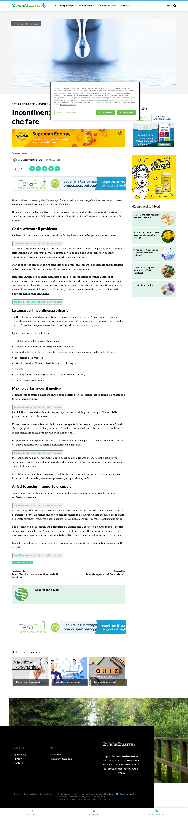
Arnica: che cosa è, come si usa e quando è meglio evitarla (146, 235)
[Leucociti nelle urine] (168, 289)
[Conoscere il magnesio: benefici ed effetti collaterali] (168, 271)
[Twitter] (38, 168)
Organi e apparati (48, 104)
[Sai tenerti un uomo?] (107, 671)
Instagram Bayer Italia (61, 759)
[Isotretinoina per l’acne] (69, 671)
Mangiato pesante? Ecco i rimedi (105, 574)
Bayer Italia (56, 754)
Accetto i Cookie (126, 112)
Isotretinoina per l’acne (67, 682)
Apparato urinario (22, 562)
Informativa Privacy (20, 756)
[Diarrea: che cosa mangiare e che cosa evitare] (168, 218)
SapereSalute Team (31, 160)
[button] (171, 5)
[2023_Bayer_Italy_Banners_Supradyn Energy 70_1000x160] (68, 138)
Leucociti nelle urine (143, 285)
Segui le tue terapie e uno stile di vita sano (37, 243)
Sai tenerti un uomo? (104, 682)
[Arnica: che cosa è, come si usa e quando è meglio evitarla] (168, 236)
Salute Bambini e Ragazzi (27, 676)
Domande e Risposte (102, 676)
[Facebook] (32, 168)
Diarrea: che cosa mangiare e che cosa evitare (146, 216)
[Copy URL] (57, 168)
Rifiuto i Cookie (105, 112)
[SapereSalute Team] (15, 160)
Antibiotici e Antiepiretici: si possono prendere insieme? (146, 252)
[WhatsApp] (44, 168)
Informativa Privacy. (68, 105)
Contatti (18, 763)
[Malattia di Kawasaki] (30, 671)
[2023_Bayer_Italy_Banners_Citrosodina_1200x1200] (154, 177)
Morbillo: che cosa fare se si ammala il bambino (35, 576)
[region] (95, 101)
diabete (19, 368)
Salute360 (114, 794)
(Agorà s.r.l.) (127, 794)
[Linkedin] (51, 168)
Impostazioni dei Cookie (66, 112)
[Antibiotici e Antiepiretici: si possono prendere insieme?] (168, 253)
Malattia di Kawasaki (28, 682)
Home (16, 24)
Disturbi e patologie (29, 24)
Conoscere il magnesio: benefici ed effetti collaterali (144, 270)
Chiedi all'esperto (63, 676)
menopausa (92, 325)
